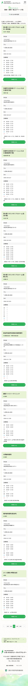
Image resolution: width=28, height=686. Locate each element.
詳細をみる (14, 79)
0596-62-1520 (8, 532)
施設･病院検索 (9, 665)
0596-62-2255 (8, 412)
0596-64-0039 (8, 473)
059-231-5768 (16, 661)
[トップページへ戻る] (11, 2)
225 (8, 626)
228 (17, 626)
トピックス (19, 665)
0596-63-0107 (8, 591)
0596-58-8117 (8, 108)
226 (11, 626)
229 (20, 626)
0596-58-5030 (8, 47)
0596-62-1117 (8, 353)
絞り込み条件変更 (15, 14)
